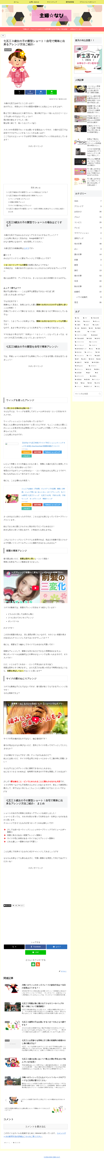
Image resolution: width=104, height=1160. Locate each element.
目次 (33, 188)
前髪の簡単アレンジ (17, 202)
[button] (100, 394)
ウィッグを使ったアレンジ (20, 199)
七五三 (22, 905)
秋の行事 (8, 905)
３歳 (15, 905)
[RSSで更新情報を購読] (38, 964)
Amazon (26, 452)
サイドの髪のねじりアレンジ (20, 205)
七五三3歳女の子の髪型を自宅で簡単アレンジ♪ (25, 195)
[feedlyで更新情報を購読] (33, 964)
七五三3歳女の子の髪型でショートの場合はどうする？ (28, 192)
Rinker (26, 501)
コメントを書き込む (35, 1126)
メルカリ (26, 456)
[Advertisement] (36, 162)
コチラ (26, 248)
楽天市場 (37, 452)
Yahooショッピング (52, 452)
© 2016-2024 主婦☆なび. (52, 1157)
